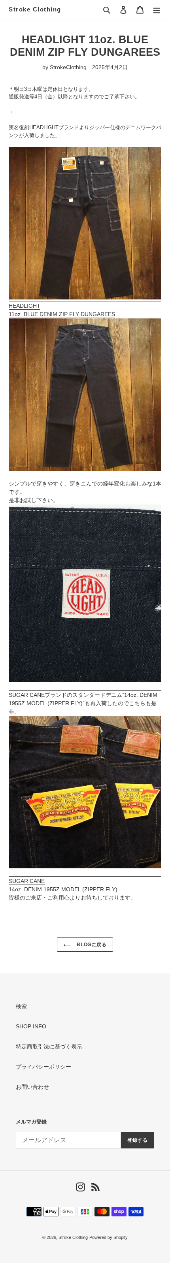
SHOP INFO (31, 1026)
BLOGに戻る (91, 944)
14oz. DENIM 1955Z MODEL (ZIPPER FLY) (63, 889)
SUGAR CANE (27, 881)
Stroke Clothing (35, 9)
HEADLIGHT (24, 306)
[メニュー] (156, 9)
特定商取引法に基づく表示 (49, 1046)
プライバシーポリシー (43, 1066)
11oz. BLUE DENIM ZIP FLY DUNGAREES (62, 314)
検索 (21, 1006)
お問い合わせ (32, 1087)
